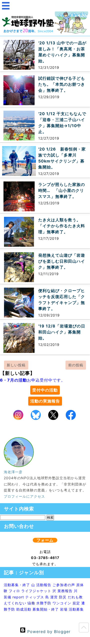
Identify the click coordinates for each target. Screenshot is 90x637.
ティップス (34, 597)
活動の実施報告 (45, 400)
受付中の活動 (45, 390)
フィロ (14, 591)
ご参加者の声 (63, 585)
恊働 (31, 603)
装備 (7, 597)
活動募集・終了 (17, 585)
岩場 (64, 609)
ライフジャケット (36, 591)
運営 (54, 597)
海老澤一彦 (13, 472)
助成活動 (23, 609)
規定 (76, 603)
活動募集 (76, 609)
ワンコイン (61, 603)
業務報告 (65, 591)
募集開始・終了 (45, 609)
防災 (62, 597)
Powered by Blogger (48, 631)
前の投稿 (75, 365)
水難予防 (43, 603)
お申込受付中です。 (32, 380)
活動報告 (43, 585)
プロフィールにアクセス (24, 496)
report (18, 597)
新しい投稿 (16, 365)
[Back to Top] (84, 629)
